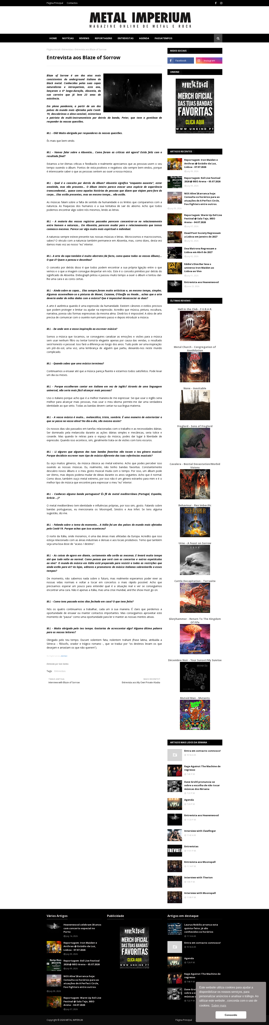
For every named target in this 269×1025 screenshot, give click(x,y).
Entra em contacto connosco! (202, 750)
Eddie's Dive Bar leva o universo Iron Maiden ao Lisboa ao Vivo (199, 267)
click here (64, 656)
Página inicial (53, 49)
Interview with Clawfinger (200, 830)
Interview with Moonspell (200, 893)
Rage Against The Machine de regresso (202, 768)
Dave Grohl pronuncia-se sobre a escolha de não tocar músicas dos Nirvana (202, 785)
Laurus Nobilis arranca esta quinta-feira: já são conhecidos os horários (201, 928)
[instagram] (220, 3)
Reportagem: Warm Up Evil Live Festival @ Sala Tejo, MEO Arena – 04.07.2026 (203, 218)
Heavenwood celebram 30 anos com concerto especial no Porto (82, 928)
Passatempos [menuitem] (163, 38)
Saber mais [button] (218, 1005)
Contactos (72, 3)
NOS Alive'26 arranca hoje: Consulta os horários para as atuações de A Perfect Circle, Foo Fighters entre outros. (202, 199)
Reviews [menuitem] (84, 38)
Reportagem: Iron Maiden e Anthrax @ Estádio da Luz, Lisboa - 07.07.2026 (201, 163)
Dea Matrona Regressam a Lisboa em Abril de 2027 (200, 250)
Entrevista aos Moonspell (200, 862)
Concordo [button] (231, 1014)
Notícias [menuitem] (68, 38)
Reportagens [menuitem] (103, 38)
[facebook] (215, 3)
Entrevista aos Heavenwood (201, 282)
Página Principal (55, 3)
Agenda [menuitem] (144, 38)
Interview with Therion (198, 877)
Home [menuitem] (53, 38)
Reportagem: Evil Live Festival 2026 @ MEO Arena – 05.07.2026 (202, 179)
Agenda (189, 799)
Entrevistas (67, 49)
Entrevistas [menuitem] (126, 38)
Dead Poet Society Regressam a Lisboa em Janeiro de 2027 (202, 234)
